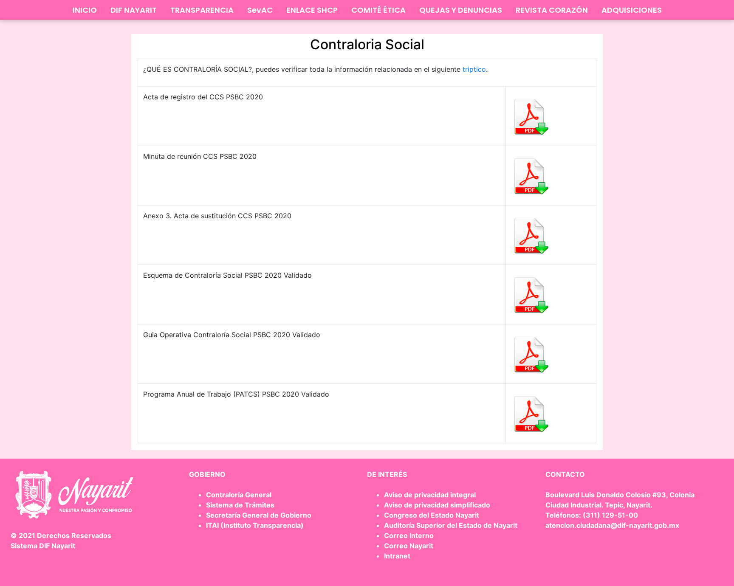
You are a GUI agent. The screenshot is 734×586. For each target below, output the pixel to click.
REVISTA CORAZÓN (552, 10)
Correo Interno (409, 535)
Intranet (397, 556)
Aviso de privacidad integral (430, 494)
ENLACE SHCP (312, 10)
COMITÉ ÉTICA (378, 10)
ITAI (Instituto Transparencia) (255, 525)
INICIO (85, 10)
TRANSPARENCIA (202, 10)
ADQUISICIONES (631, 10)
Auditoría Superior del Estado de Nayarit (450, 525)
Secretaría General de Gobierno (258, 515)
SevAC (260, 10)
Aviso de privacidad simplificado (437, 505)
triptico (474, 69)
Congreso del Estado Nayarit (431, 515)
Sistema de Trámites (240, 505)
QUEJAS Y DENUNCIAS (460, 10)
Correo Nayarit (408, 545)
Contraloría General (238, 494)
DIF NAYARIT (133, 10)
